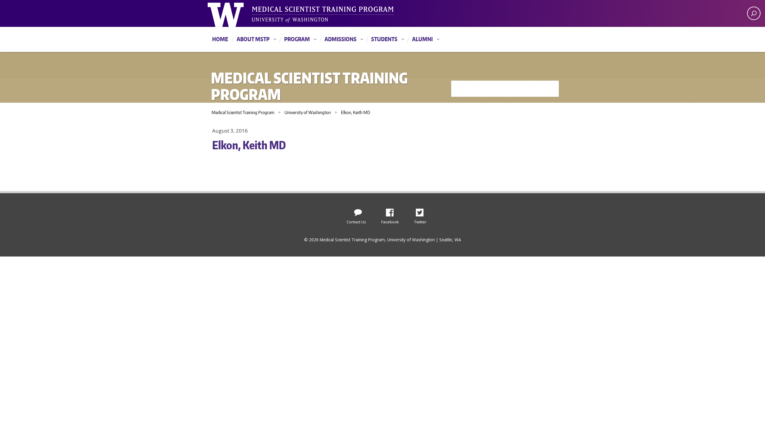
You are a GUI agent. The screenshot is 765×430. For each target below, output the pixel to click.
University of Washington (232, 13)
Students (384, 39)
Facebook (392, 210)
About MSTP (253, 39)
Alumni (422, 39)
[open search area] (754, 13)
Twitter (422, 210)
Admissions (341, 39)
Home (220, 39)
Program (297, 39)
